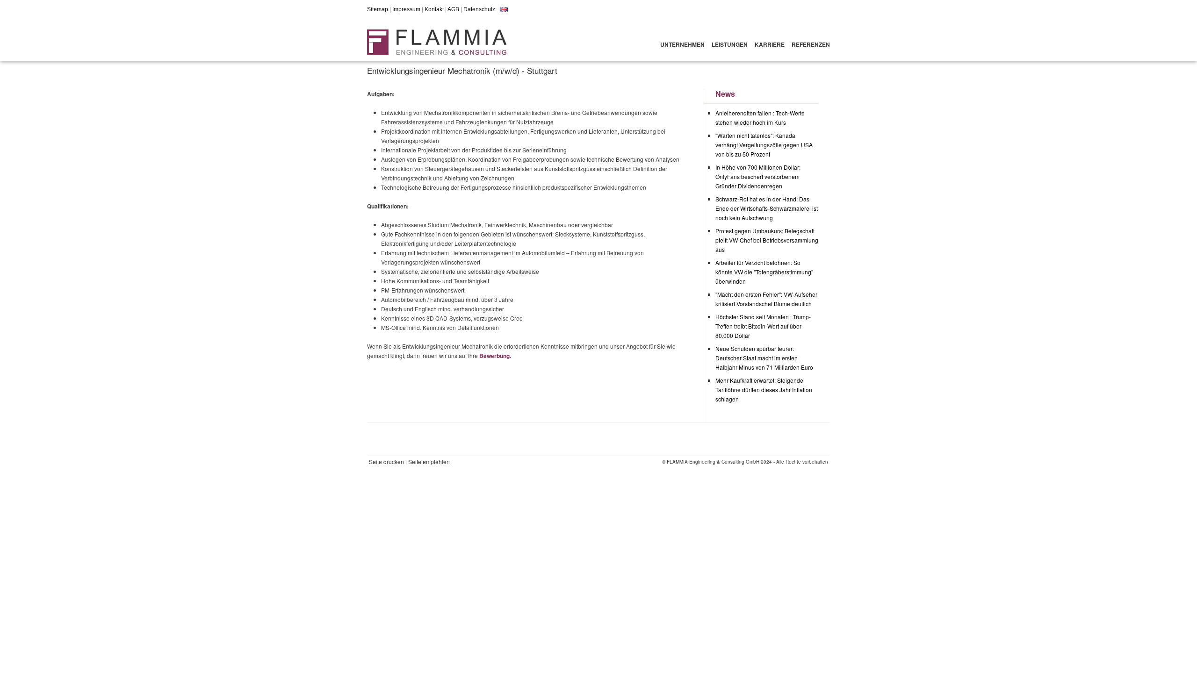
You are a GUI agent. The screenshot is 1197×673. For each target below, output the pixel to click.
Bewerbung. (495, 355)
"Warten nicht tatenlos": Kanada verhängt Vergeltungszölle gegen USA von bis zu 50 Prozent (764, 144)
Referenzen (811, 44)
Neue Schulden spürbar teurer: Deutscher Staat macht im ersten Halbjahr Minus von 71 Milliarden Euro (764, 357)
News (725, 93)
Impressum (406, 9)
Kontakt (434, 9)
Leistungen (730, 44)
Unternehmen (682, 44)
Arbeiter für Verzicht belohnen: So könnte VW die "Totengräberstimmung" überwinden (764, 271)
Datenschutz (479, 9)
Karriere (770, 44)
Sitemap (377, 9)
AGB (453, 9)
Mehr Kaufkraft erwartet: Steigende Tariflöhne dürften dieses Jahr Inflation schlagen (763, 389)
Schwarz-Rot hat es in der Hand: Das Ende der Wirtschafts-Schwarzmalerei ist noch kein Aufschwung (766, 208)
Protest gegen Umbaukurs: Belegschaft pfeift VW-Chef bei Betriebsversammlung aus (766, 240)
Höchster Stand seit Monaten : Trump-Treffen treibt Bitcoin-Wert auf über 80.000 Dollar (763, 326)
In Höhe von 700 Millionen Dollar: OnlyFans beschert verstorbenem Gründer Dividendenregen (757, 176)
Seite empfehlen (429, 461)
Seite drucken (386, 461)
